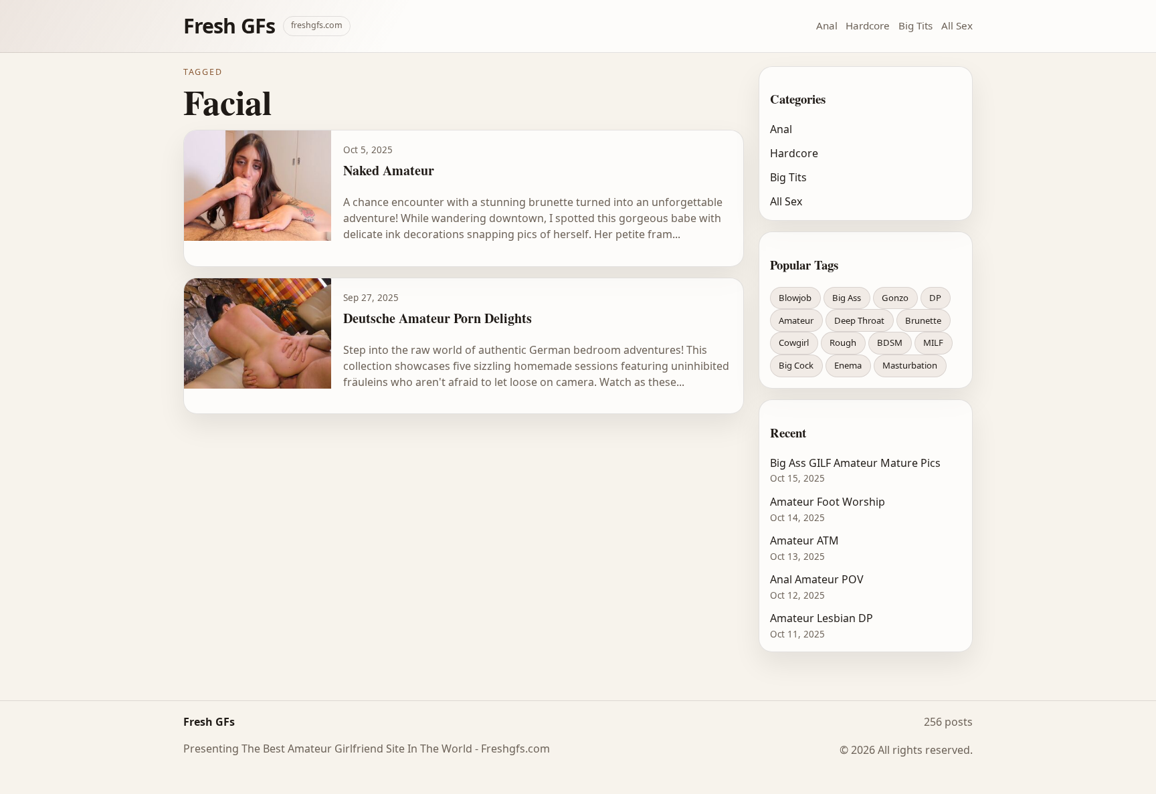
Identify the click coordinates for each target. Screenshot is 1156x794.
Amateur (796, 320)
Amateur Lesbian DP (821, 618)
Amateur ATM (804, 540)
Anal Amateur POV (817, 579)
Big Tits (915, 25)
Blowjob (795, 298)
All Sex (957, 25)
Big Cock (796, 365)
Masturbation (909, 365)
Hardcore (868, 25)
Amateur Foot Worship (827, 501)
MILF (933, 342)
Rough (843, 342)
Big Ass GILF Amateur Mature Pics (855, 463)
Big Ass (846, 298)
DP (935, 298)
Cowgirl (794, 342)
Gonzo (895, 298)
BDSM (889, 342)
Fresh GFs (229, 25)
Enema (848, 365)
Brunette (923, 320)
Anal (827, 25)
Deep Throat (859, 320)
